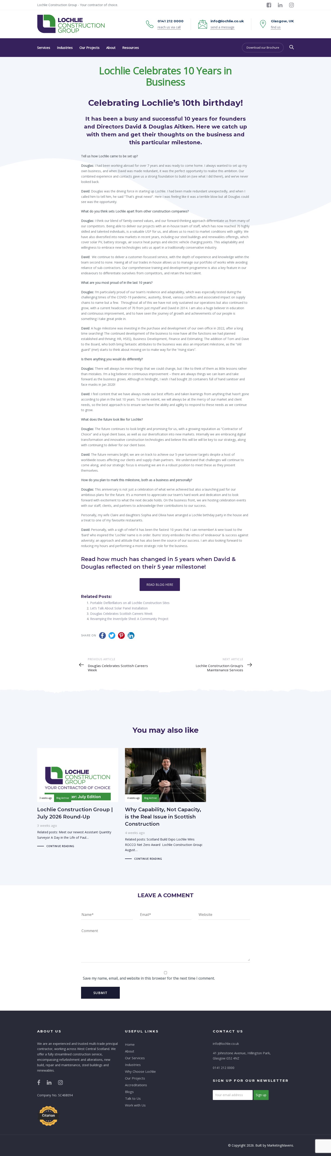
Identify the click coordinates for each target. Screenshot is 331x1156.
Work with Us (135, 1105)
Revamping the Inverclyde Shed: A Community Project (129, 619)
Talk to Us (133, 1098)
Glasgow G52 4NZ (226, 1058)
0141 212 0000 (223, 1068)
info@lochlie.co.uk (226, 1043)
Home (130, 1044)
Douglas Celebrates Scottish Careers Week (121, 613)
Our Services (135, 1058)
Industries (133, 1064)
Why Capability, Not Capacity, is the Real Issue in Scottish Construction (165, 804)
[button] (291, 47)
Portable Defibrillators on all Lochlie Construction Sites (130, 603)
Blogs (129, 1091)
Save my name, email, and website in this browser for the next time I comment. (149, 978)
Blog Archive (62, 798)
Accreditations (136, 1085)
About (129, 1051)
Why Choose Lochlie (140, 1071)
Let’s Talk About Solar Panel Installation (119, 608)
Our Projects (135, 1078)
